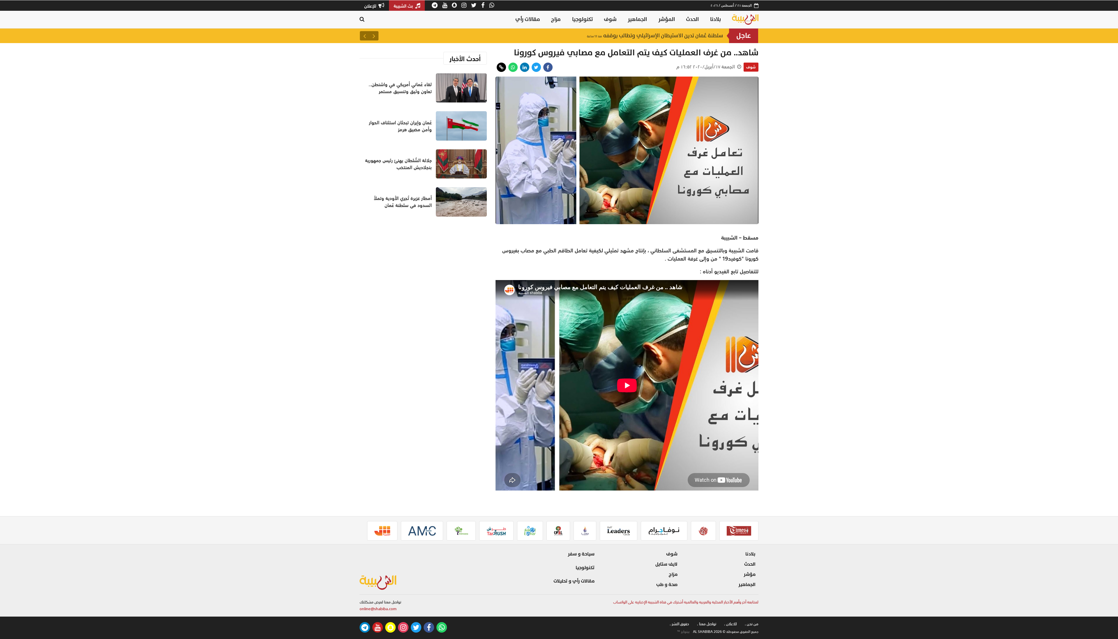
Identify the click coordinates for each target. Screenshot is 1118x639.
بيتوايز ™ (683, 632)
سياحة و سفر (581, 554)
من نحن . (751, 624)
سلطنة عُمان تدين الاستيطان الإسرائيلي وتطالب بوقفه (655, 35)
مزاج (556, 19)
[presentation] (373, 35)
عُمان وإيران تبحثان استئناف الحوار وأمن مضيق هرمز (400, 126)
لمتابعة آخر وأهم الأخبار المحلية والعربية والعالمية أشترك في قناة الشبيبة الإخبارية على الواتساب (685, 602)
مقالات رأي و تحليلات (574, 581)
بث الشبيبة (404, 5)
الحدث (692, 19)
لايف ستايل (666, 564)
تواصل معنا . (706, 624)
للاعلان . (730, 624)
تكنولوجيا (582, 19)
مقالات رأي (527, 19)
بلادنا (715, 19)
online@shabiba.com (378, 609)
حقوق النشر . (679, 624)
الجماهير (637, 19)
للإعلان (370, 5)
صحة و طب (666, 584)
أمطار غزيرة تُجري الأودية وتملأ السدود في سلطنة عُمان (403, 202)
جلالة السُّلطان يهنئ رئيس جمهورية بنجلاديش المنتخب (398, 164)
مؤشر (750, 574)
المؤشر (666, 19)
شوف (610, 19)
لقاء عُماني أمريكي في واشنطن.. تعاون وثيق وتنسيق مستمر (400, 88)
